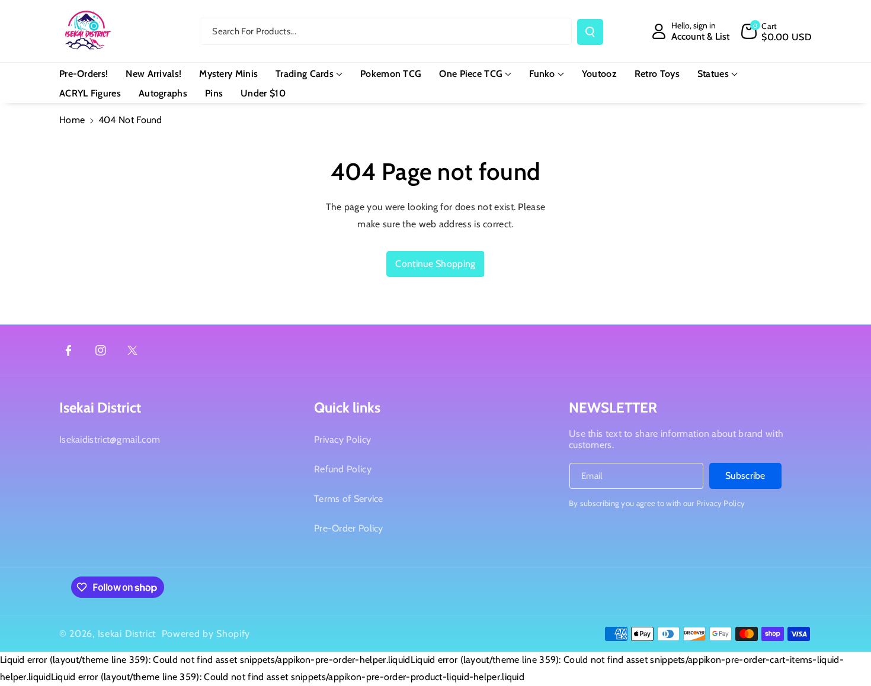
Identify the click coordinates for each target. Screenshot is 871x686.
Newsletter (613, 407)
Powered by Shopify (206, 633)
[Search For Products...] (590, 32)
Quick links (347, 407)
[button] (776, 31)
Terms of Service (348, 498)
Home (72, 119)
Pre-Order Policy (348, 528)
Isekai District (100, 407)
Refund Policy (343, 469)
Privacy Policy (342, 439)
